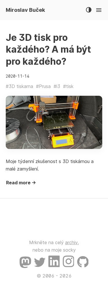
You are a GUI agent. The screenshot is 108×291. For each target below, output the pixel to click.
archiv (71, 242)
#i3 (57, 86)
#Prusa (43, 86)
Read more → (21, 182)
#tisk (68, 86)
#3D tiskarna (19, 86)
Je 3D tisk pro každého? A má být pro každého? (48, 49)
